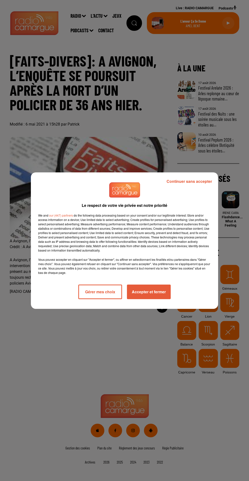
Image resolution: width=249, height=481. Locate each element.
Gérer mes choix (100, 292)
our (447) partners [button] (61, 215)
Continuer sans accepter (189, 181)
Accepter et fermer (149, 292)
